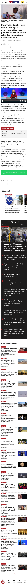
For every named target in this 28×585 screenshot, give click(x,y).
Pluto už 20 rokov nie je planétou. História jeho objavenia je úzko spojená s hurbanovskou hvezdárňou (8, 465)
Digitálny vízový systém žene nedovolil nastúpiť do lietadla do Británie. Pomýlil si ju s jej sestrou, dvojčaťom (9, 373)
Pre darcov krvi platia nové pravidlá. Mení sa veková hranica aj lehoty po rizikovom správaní (15, 257)
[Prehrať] (3, 101)
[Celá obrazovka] (25, 101)
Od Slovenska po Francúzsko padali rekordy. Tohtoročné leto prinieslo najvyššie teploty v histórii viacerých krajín (9, 406)
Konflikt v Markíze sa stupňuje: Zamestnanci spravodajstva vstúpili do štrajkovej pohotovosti (12, 209)
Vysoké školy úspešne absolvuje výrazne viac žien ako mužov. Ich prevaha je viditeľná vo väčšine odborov (9, 487)
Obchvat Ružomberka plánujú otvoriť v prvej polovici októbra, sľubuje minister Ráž (15, 312)
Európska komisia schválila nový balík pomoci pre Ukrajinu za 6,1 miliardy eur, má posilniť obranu (8, 454)
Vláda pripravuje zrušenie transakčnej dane (12, 275)
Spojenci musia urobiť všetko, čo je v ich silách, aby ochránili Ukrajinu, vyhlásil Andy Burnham (9, 351)
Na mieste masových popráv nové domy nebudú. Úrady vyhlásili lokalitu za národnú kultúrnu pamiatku (14, 302)
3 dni (14, 225)
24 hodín (4, 225)
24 (22, 2)
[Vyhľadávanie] (3, 2)
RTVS (4, 43)
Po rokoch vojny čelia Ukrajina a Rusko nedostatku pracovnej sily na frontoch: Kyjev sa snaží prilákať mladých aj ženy (9, 556)
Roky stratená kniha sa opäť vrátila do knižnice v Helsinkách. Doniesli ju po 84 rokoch (13, 133)
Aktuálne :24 (15, 85)
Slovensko (8, 194)
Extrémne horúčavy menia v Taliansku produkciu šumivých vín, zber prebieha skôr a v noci (9, 533)
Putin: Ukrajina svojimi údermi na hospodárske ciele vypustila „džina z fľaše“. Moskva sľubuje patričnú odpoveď (15, 332)
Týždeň (23, 225)
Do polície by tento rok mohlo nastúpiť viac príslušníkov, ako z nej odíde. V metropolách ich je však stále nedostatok (15, 292)
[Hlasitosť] (20, 101)
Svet (3, 347)
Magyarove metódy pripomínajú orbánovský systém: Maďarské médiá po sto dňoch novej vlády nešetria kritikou (15, 267)
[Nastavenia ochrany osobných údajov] (3, 582)
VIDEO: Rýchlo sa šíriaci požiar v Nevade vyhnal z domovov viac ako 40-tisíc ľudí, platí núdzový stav (8, 363)
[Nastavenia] (23, 101)
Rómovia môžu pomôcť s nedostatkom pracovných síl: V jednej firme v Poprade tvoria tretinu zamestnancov (15, 247)
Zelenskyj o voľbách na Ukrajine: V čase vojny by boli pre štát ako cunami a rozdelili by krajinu (8, 497)
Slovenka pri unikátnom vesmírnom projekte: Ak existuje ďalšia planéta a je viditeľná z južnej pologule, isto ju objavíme (8, 509)
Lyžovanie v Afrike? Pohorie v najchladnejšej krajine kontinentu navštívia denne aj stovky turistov (14, 283)
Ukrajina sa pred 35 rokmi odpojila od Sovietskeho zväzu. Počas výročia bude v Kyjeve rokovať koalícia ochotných (8, 443)
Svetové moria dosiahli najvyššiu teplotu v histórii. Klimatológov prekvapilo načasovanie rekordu (8, 384)
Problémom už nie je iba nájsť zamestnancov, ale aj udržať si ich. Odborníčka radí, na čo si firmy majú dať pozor (15, 321)
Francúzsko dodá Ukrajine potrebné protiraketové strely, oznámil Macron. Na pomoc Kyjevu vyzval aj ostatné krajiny (9, 568)
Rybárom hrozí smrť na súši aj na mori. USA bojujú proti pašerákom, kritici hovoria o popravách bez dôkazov (8, 395)
